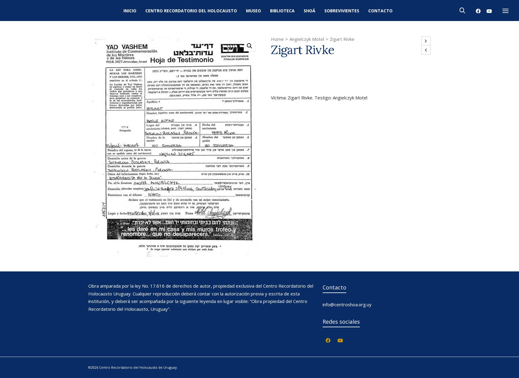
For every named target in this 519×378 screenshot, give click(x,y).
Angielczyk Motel (307, 39)
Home (277, 39)
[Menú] (505, 11)
